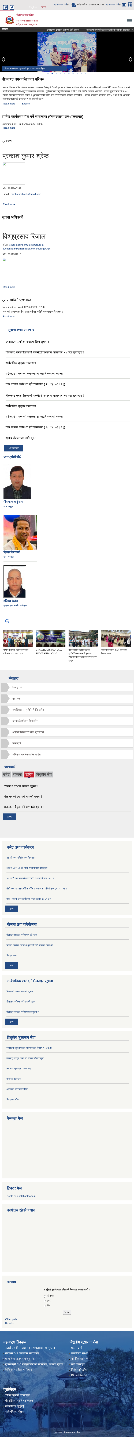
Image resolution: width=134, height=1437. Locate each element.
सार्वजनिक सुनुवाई (14, 1406)
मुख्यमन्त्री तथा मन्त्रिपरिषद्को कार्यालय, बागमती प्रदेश (34, 1364)
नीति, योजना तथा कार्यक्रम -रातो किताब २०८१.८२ (28, 898)
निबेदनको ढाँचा (12, 1099)
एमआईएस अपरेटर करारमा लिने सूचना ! (52, 29)
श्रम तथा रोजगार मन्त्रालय (19, 1358)
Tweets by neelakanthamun (20, 1196)
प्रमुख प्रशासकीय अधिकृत (15, 605)
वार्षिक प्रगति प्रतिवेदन (17, 1395)
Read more (9, 103)
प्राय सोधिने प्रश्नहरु (16, 300)
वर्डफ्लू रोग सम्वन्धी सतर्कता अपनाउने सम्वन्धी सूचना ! (35, 373)
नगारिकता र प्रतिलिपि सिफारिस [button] (28, 709)
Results (9, 1323)
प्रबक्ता (7, 141)
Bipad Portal (79, 1375)
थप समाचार (14, 448)
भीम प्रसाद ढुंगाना (13, 502)
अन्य (9, 816)
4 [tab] (60, 73)
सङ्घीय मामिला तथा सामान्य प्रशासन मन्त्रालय (30, 1348)
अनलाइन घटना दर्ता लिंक (17, 1089)
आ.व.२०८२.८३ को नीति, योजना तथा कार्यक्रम (26, 868)
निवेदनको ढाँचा (79, 1369)
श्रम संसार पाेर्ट (60, 4)
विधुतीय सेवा (44, 774)
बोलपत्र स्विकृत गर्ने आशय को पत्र (21, 934)
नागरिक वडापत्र (79, 1358)
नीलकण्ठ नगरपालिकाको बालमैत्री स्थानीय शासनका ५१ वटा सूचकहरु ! (45, 352)
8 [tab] (77, 73)
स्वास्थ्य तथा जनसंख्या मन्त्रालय (22, 1353)
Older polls (11, 1319)
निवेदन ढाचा (11, 955)
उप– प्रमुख (8, 556)
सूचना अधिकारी (12, 217)
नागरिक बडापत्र (13, 1078)
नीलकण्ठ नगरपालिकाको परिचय (23, 79)
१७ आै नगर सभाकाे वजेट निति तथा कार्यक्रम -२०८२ (30, 878)
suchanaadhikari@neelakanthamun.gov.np (26, 248)
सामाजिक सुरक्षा (79, 1353)
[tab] (67, 687)
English (33, 7)
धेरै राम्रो (50, 1295)
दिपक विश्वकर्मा (11, 552)
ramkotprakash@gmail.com (26, 194)
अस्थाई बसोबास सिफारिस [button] (25, 720)
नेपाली (43, 7)
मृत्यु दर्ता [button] (16, 698)
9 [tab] (81, 73)
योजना (17, 774)
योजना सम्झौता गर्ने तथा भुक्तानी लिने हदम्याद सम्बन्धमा (29, 945)
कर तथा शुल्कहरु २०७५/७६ (18, 1068)
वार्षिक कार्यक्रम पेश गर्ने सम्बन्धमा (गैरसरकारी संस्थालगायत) (42, 116)
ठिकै (48, 1305)
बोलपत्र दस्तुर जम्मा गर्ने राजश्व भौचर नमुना (25, 1058)
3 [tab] (56, 73)
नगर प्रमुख (8, 506)
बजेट (6, 774)
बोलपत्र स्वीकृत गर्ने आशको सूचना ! (23, 796)
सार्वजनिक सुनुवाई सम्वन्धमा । (22, 363)
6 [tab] (68, 73)
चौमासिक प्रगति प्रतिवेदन (19, 1400)
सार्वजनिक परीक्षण (14, 1411)
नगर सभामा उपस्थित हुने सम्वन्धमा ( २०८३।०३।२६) (35, 384)
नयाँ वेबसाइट (78, 1364)
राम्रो (49, 1300)
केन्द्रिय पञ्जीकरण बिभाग (18, 1369)
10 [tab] (85, 73)
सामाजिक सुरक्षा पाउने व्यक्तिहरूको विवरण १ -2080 (29, 1048)
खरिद (29, 774)
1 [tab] (47, 73)
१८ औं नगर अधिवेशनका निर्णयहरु (21, 857)
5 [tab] (64, 73)
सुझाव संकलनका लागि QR (21, 438)
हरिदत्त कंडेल (10, 601)
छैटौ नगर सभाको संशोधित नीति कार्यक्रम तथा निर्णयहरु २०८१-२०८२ (36, 888)
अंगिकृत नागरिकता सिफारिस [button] (26, 754)
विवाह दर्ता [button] (17, 687)
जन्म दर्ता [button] (16, 743)
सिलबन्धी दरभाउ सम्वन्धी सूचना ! (21, 786)
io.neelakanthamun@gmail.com (26, 244)
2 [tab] (52, 73)
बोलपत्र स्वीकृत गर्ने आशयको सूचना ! (24, 807)
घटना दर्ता (76, 1348)
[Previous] (3, 59)
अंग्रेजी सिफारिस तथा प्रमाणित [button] (28, 732)
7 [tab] (73, 73)
